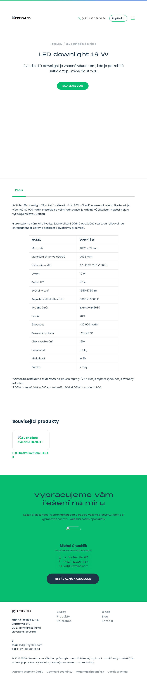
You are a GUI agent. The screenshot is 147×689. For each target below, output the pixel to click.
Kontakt (107, 621)
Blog (105, 616)
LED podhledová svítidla (81, 44)
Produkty (56, 44)
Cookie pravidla (117, 671)
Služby (61, 612)
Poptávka (118, 18)
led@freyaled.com (75, 566)
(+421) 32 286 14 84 (75, 562)
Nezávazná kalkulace (73, 579)
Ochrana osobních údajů (27, 671)
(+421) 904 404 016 (75, 557)
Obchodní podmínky (59, 671)
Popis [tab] (19, 190)
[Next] (136, 143)
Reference (64, 621)
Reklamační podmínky (90, 671)
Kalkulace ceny (72, 86)
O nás (106, 612)
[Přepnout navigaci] (133, 18)
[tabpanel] (73, 299)
